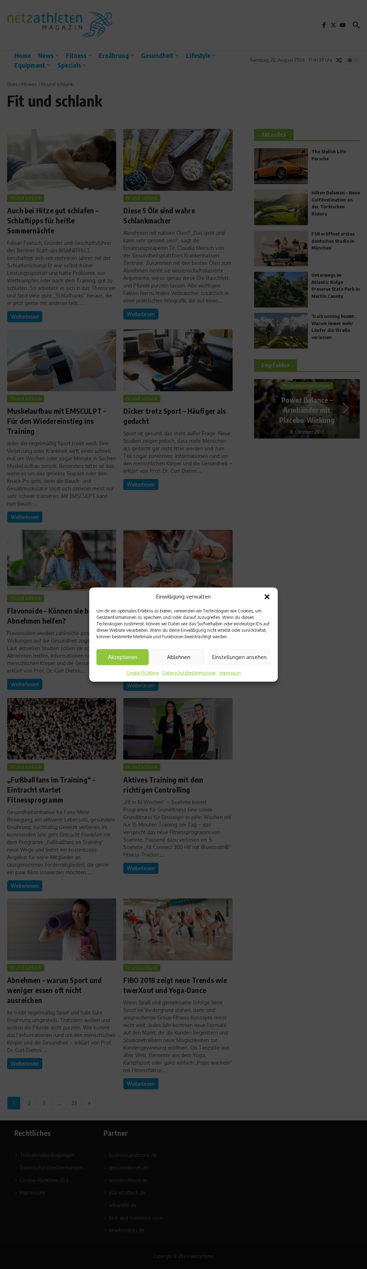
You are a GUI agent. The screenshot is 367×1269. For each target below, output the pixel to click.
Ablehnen (178, 657)
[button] (267, 596)
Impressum (229, 672)
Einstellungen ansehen (239, 657)
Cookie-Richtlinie (143, 672)
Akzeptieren (122, 657)
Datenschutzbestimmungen (189, 672)
